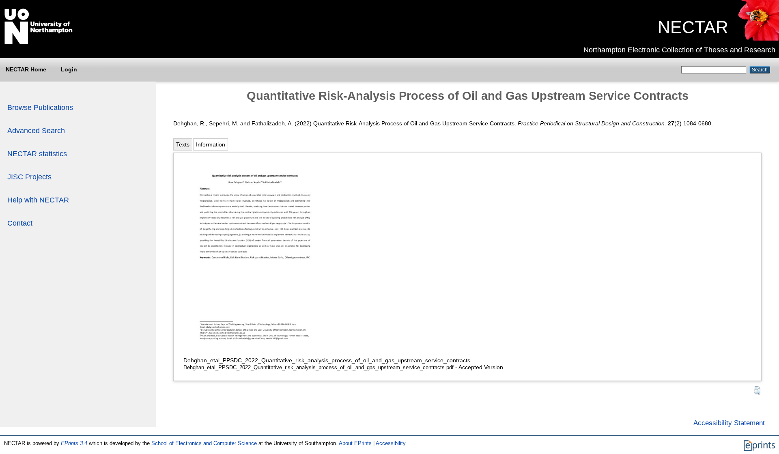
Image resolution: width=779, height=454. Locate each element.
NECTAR (693, 27)
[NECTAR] (758, 38)
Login (69, 69)
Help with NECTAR (38, 200)
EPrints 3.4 (74, 443)
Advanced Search (36, 131)
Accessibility (391, 443)
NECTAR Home (26, 69)
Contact (19, 223)
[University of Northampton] (38, 42)
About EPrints (355, 443)
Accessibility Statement (729, 423)
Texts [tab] (182, 144)
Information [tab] (210, 144)
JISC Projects (29, 177)
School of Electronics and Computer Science (204, 443)
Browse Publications (40, 107)
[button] (757, 390)
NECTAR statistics (37, 154)
